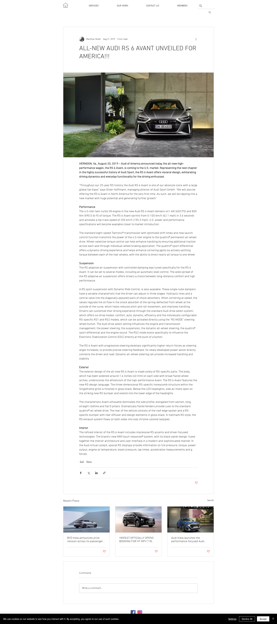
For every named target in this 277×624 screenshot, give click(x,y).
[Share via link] (104, 472)
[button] (209, 12)
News (89, 461)
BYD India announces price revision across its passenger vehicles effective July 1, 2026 (85, 539)
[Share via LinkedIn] (96, 472)
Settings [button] (232, 618)
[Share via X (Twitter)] (88, 472)
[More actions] (196, 39)
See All (210, 500)
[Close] (273, 618)
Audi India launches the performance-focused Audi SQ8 (187, 539)
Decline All (247, 618)
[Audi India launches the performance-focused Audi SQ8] (190, 520)
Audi (82, 461)
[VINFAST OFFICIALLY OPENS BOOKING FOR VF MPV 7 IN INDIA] (138, 520)
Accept (263, 618)
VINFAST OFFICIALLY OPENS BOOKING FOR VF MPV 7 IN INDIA (136, 539)
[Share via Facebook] (80, 472)
